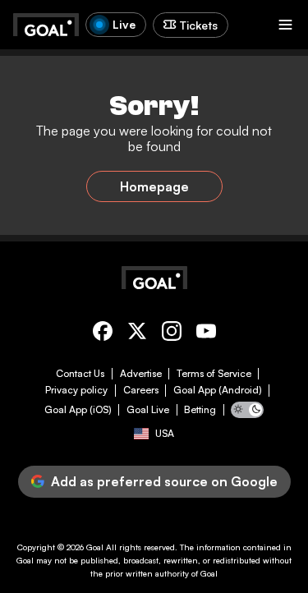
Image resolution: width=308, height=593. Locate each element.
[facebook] (103, 334)
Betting (200, 410)
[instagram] (172, 334)
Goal (94, 547)
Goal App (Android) (217, 390)
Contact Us (80, 373)
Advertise (141, 373)
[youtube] (206, 334)
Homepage (154, 186)
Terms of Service (214, 373)
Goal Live (147, 410)
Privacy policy (76, 390)
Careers (141, 390)
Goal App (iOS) (78, 410)
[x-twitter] (137, 334)
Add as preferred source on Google (164, 481)
